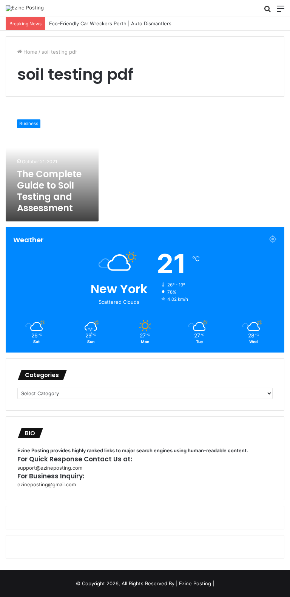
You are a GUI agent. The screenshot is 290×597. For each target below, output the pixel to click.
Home (29, 52)
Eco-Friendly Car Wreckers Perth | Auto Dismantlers (110, 23)
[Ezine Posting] (25, 8)
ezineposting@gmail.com (46, 484)
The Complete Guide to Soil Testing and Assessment (49, 191)
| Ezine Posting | (195, 583)
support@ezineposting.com (49, 468)
